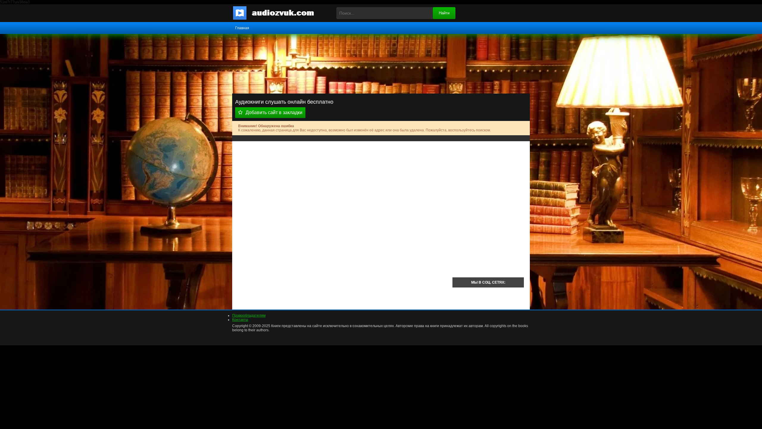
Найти (444, 13)
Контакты (240, 320)
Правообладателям (249, 315)
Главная (242, 28)
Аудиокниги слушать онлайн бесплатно (278, 13)
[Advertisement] (342, 189)
